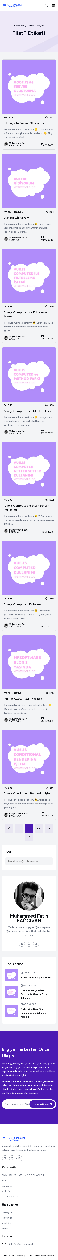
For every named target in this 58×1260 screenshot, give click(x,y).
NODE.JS (9, 117)
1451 (51, 212)
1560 (51, 405)
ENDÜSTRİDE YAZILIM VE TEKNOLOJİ (23, 1175)
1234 (51, 787)
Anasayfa (19, 26)
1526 (51, 306)
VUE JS (8, 306)
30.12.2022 (47, 721)
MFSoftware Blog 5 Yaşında (36, 977)
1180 (51, 693)
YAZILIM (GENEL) (14, 212)
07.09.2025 (29, 985)
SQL (4, 1180)
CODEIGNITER (10, 1196)
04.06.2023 (47, 145)
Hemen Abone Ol (42, 1104)
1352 (51, 500)
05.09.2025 (29, 1004)
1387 (51, 117)
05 (48, 828)
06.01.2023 (47, 626)
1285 (51, 598)
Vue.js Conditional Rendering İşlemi (28, 793)
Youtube (6, 1223)
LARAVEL (7, 1185)
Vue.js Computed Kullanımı (22, 604)
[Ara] (46, 5)
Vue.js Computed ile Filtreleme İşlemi (25, 314)
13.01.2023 (47, 531)
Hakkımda (7, 1217)
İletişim (5, 1228)
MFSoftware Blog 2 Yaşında (23, 699)
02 (19, 828)
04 (39, 828)
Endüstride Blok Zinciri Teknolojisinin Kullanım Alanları (33, 1013)
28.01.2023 (47, 338)
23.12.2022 (47, 815)
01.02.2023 (47, 239)
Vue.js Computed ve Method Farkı (28, 411)
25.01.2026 (29, 972)
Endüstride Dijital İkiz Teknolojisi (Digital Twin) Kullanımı (34, 994)
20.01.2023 (47, 433)
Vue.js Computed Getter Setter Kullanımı (26, 507)
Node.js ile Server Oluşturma (24, 123)
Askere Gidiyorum (16, 217)
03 (29, 828)
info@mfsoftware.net (21, 1244)
